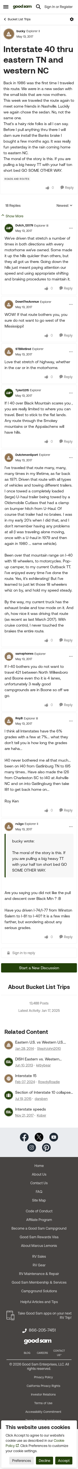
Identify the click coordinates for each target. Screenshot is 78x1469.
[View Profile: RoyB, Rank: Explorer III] (9, 721)
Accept (64, 1461)
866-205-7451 (42, 1330)
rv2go (19, 824)
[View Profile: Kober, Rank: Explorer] (8, 1112)
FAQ (39, 1192)
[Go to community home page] (22, 6)
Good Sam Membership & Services (39, 1282)
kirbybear (43, 1065)
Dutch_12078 (24, 225)
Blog (27, 1352)
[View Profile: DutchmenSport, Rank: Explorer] (9, 457)
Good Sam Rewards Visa (39, 1237)
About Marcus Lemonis (39, 1246)
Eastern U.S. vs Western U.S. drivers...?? (39, 1042)
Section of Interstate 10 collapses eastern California (44, 1092)
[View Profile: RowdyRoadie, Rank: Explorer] (8, 1078)
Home (39, 1166)
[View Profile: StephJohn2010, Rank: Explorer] (8, 1045)
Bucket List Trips (19, 19)
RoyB (19, 718)
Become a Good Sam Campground (39, 1228)
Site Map (39, 1200)
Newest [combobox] (65, 206)
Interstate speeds (30, 1109)
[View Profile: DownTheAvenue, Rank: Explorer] (9, 304)
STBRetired (23, 349)
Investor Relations (43, 1394)
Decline (44, 1461)
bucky (20, 31)
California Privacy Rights (43, 1386)
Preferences (21, 1461)
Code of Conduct (39, 1211)
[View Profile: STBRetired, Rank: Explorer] (9, 351)
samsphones (24, 653)
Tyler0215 (22, 390)
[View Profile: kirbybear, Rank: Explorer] (8, 1062)
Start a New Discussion (39, 968)
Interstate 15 (25, 1075)
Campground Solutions (39, 1291)
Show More (14, 216)
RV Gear (39, 1265)
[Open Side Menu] (6, 6)
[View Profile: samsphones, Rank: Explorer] (9, 656)
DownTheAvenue (27, 301)
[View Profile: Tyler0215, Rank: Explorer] (9, 393)
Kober (41, 1115)
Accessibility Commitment (43, 1411)
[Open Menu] (72, 19)
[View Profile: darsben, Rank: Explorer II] (8, 1095)
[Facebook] (24, 1137)
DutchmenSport (26, 455)
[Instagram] (31, 1147)
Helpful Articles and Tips (39, 1302)
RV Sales (39, 1256)
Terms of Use (43, 1403)
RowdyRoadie (49, 1082)
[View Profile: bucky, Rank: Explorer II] (8, 34)
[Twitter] (39, 1137)
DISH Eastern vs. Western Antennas (37, 1059)
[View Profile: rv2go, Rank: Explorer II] (9, 826)
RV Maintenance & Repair (39, 1274)
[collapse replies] (39, 222)
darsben (41, 1099)
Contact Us (39, 1183)
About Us (39, 1174)
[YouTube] (54, 1137)
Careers (42, 1352)
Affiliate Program (39, 1220)
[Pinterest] (46, 1147)
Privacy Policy (43, 1377)
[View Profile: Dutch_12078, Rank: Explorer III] (9, 228)
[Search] (38, 6)
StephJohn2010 (49, 1048)
